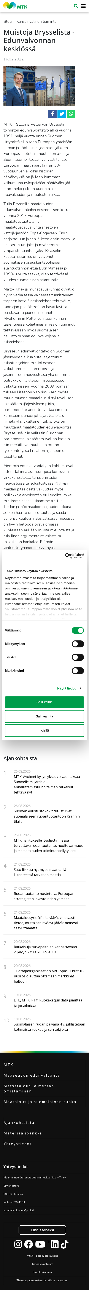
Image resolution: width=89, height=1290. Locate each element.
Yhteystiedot (18, 1143)
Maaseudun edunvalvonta (32, 1075)
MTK (8, 1064)
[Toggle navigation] (82, 6)
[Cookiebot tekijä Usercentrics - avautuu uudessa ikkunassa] (65, 556)
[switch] (78, 643)
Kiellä (44, 730)
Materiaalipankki (22, 1133)
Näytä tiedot (66, 688)
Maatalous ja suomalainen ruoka (40, 1101)
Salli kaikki (44, 702)
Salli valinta (44, 716)
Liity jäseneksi (42, 1230)
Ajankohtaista (19, 1122)
